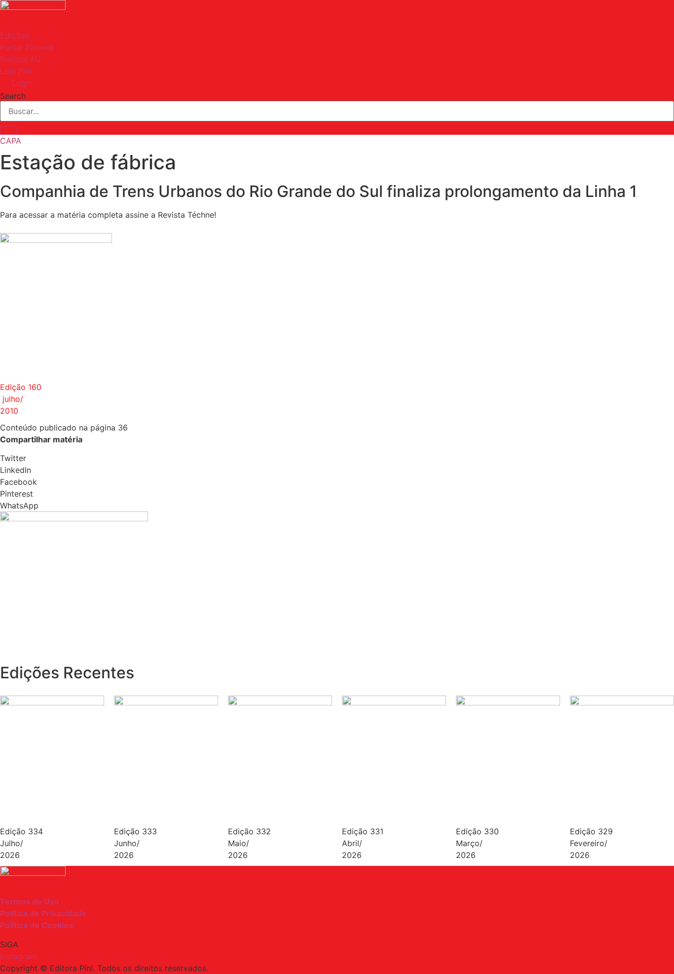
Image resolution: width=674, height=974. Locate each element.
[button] (337, 458)
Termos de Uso (29, 901)
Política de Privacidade (43, 913)
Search (13, 96)
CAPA (10, 141)
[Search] (8, 130)
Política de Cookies (36, 925)
